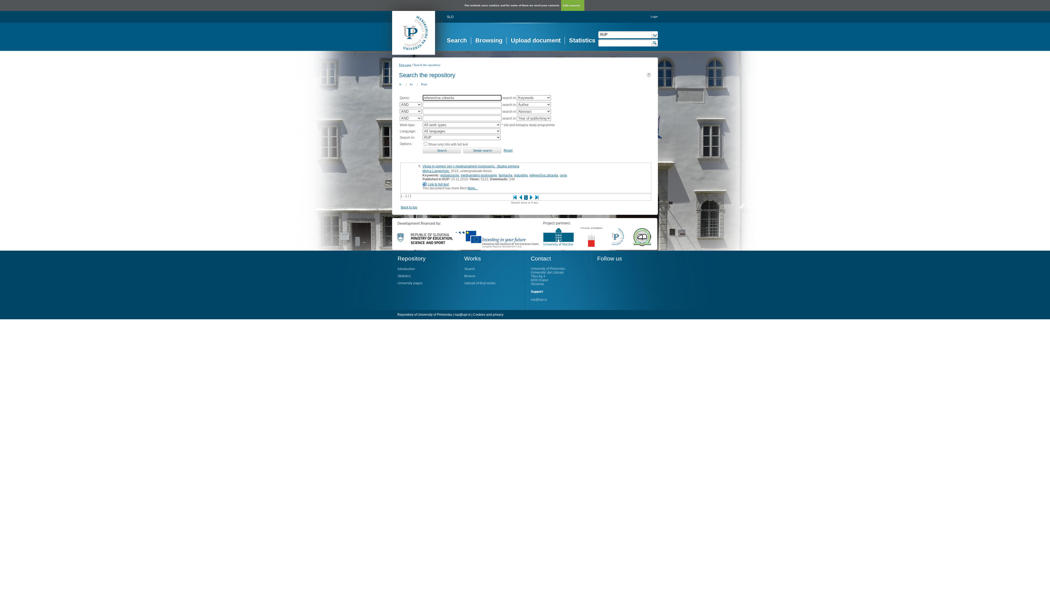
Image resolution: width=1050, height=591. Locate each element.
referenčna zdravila (543, 175)
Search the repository (427, 64)
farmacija (505, 175)
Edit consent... (572, 5)
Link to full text (438, 184)
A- (400, 84)
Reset (508, 150)
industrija (521, 175)
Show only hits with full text (448, 144)
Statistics (582, 40)
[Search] (655, 43)
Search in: (407, 138)
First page (405, 64)
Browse (470, 276)
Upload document (536, 40)
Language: (408, 131)
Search (457, 40)
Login (654, 16)
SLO (450, 17)
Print (424, 84)
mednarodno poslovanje (479, 175)
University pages (410, 283)
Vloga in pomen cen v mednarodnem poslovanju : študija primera (470, 166)
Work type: (407, 125)
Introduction (406, 269)
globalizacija (449, 175)
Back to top (409, 207)
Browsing (488, 40)
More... (473, 188)
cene (563, 175)
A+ (411, 84)
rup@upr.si (539, 300)
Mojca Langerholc (435, 171)
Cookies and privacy (488, 315)
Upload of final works (479, 283)
